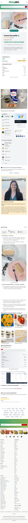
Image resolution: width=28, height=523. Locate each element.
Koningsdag (2, 456)
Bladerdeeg (16, 446)
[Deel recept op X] (22, 136)
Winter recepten (16, 479)
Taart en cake (2, 449)
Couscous (15, 450)
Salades (2, 446)
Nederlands (16, 493)
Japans (15, 490)
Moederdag (2, 457)
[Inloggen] (26, 2)
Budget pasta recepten (4, 482)
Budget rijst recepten (3, 484)
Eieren (24, 408)
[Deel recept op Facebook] (18, 136)
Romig (13, 408)
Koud (14, 410)
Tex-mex (15, 496)
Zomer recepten (16, 480)
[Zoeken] (26, 7)
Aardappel (15, 441)
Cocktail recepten (3, 487)
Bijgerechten (2, 441)
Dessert (15, 412)
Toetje (17, 408)
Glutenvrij (8, 408)
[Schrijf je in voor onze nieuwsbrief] (18, 436)
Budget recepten (3, 483)
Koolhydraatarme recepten (4, 466)
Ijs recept (16, 416)
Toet (21, 416)
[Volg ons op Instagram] (6, 436)
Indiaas (15, 487)
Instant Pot (15, 501)
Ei (14, 451)
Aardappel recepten (3, 477)
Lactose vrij (2, 467)
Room (10, 410)
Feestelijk (21, 410)
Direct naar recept (14, 30)
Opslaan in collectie (19, 130)
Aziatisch (15, 483)
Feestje (10, 414)
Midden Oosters (16, 492)
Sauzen (2, 447)
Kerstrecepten (2, 455)
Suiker (17, 410)
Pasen (1, 459)
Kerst (19, 412)
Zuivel (20, 408)
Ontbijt (1, 445)
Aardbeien (15, 442)
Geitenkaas (16, 454)
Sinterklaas (2, 460)
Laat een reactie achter (24, 385)
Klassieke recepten (16, 414)
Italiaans (15, 489)
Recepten (4, 10)
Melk (23, 412)
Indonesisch (16, 488)
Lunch (1, 444)
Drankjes (2, 442)
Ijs (2, 408)
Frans (15, 485)
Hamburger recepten (3, 488)
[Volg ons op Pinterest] (10, 436)
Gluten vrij (6, 410)
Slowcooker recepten (17, 503)
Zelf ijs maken (6, 412)
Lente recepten (16, 478)
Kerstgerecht (5, 414)
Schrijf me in (24, 424)
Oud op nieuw (2, 458)
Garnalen (15, 452)
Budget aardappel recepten (4, 480)
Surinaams (15, 495)
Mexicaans (15, 491)
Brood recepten (3, 479)
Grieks (15, 486)
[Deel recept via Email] (24, 136)
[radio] (1, 399)
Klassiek (22, 414)
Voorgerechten (3, 451)
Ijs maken (7, 416)
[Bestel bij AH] (19, 117)
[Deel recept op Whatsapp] (16, 136)
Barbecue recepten (17, 500)
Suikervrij (2, 468)
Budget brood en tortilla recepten (5, 481)
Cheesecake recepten (4, 486)
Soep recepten (3, 448)
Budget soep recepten (4, 485)
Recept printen (18, 131)
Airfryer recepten (16, 499)
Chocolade (15, 449)
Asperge (15, 444)
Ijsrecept (12, 416)
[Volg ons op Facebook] (14, 436)
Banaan (15, 445)
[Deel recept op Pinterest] (20, 136)
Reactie (2, 400)
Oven (15, 502)
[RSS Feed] (21, 436)
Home (2, 10)
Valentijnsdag (2, 461)
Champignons (16, 448)
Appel (15, 443)
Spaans (15, 494)
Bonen (15, 447)
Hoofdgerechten (3, 443)
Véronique (11, 201)
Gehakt (15, 453)
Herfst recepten (16, 477)
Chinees (15, 484)
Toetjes (7, 10)
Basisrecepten (2, 478)
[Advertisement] (14, 84)
